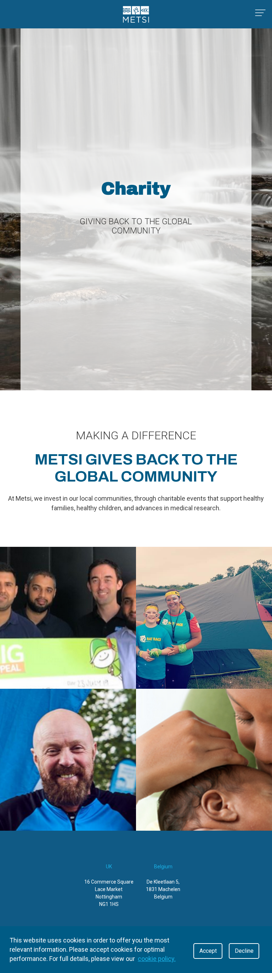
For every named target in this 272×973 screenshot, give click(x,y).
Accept (208, 950)
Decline (244, 950)
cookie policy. (157, 958)
